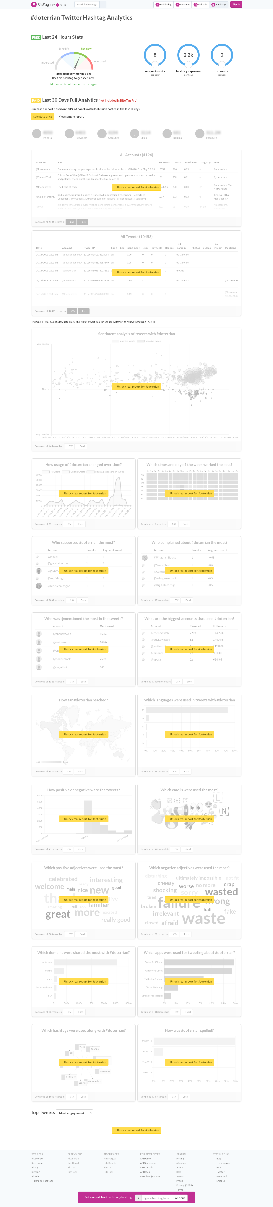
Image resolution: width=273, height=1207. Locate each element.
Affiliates (181, 1163)
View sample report (71, 116)
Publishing (166, 4)
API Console (146, 1167)
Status (180, 1176)
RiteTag (36, 1172)
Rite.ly (35, 1167)
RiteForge (37, 1158)
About (179, 1167)
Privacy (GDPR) (184, 1185)
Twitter (220, 1172)
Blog (219, 1158)
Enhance (185, 4)
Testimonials (223, 1163)
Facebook (222, 1176)
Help (178, 1172)
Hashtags (220, 4)
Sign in (236, 4)
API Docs (145, 1172)
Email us (220, 1180)
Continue (179, 1198)
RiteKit (35, 1176)
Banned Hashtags (43, 1180)
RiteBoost (37, 1163)
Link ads (202, 4)
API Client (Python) (150, 1176)
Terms (179, 1189)
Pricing (180, 1158)
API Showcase (148, 1163)
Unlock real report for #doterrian (137, 187)
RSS (218, 1167)
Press (179, 1180)
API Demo (145, 1158)
